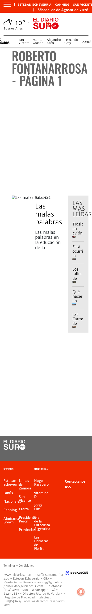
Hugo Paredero (41, 483)
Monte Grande (38, 41)
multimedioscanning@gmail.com (41, 582)
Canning (62, 4)
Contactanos (75, 481)
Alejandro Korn (54, 41)
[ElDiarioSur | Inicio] (87, 470)
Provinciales (28, 530)
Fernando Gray (71, 41)
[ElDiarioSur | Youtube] (81, 454)
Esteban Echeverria (34, 4)
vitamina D (41, 495)
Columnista (42, 197)
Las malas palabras (48, 214)
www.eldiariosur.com (18, 574)
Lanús (8, 493)
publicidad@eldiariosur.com (24, 586)
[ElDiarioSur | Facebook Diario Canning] (72, 445)
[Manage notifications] (81, 592)
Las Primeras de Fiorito (41, 543)
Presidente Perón (27, 519)
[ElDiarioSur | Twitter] (81, 445)
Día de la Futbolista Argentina (42, 523)
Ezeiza (24, 509)
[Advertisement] (46, 145)
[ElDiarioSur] (14, 448)
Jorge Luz (38, 507)
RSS (68, 487)
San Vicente (24, 41)
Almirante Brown (12, 520)
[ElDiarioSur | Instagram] (72, 454)
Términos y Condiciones (19, 565)
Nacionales (12, 501)
